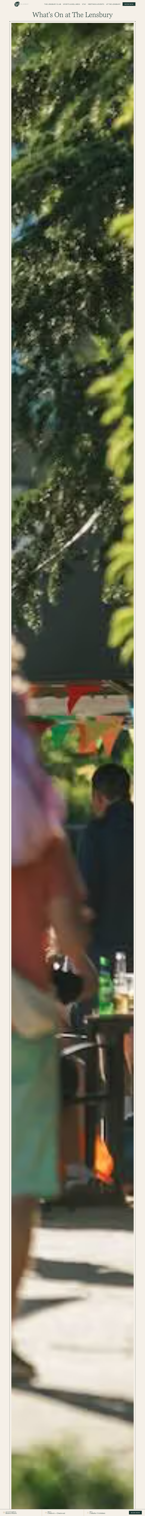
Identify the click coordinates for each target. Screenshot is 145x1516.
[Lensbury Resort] (21, 4)
